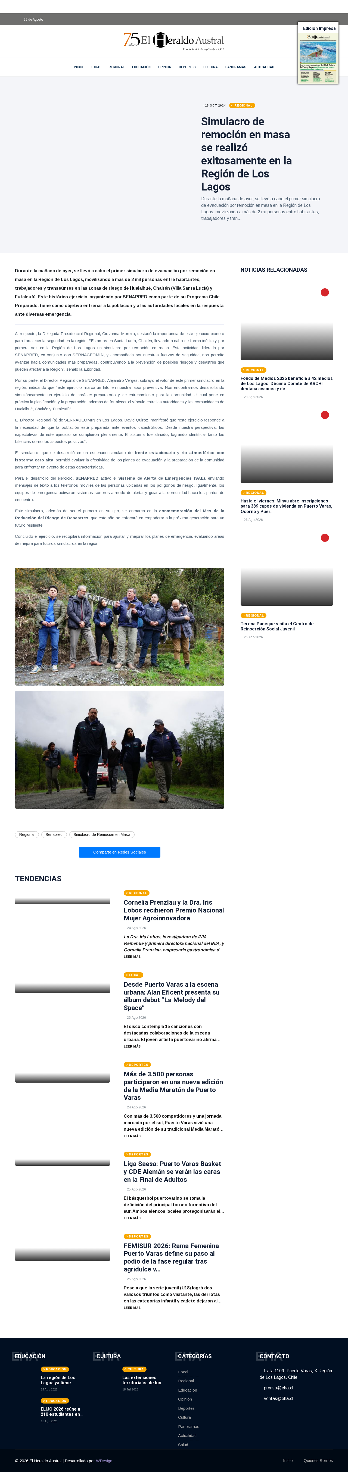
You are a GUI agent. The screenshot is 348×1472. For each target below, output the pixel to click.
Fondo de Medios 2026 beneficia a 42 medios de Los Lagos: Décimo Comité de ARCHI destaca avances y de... (287, 383)
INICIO (78, 67)
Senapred (54, 834)
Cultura (210, 67)
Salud (183, 1444)
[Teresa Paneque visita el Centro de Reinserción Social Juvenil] (287, 568)
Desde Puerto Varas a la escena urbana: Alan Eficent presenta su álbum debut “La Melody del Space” (171, 996)
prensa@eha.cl (278, 1388)
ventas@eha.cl (278, 1398)
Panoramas (235, 67)
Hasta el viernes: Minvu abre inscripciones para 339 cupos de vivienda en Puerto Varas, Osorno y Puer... (286, 506)
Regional (117, 67)
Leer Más (132, 957)
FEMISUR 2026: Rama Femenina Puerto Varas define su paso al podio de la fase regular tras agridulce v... (171, 1257)
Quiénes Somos (318, 1460)
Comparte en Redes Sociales (119, 852)
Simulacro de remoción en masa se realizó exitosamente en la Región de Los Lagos (246, 154)
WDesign (104, 1460)
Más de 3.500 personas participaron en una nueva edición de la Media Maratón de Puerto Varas (173, 1085)
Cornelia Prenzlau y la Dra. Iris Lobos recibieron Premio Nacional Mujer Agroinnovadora (174, 910)
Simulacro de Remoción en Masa (102, 834)
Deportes (187, 67)
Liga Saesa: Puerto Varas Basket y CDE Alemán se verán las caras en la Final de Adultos (172, 1171)
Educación (141, 67)
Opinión (164, 67)
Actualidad (264, 67)
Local (96, 67)
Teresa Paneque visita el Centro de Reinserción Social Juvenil (277, 626)
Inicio (288, 1460)
